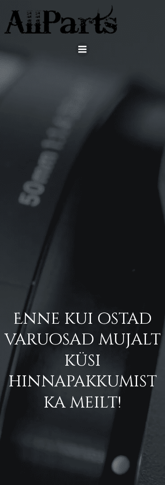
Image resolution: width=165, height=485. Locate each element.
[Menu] (82, 49)
